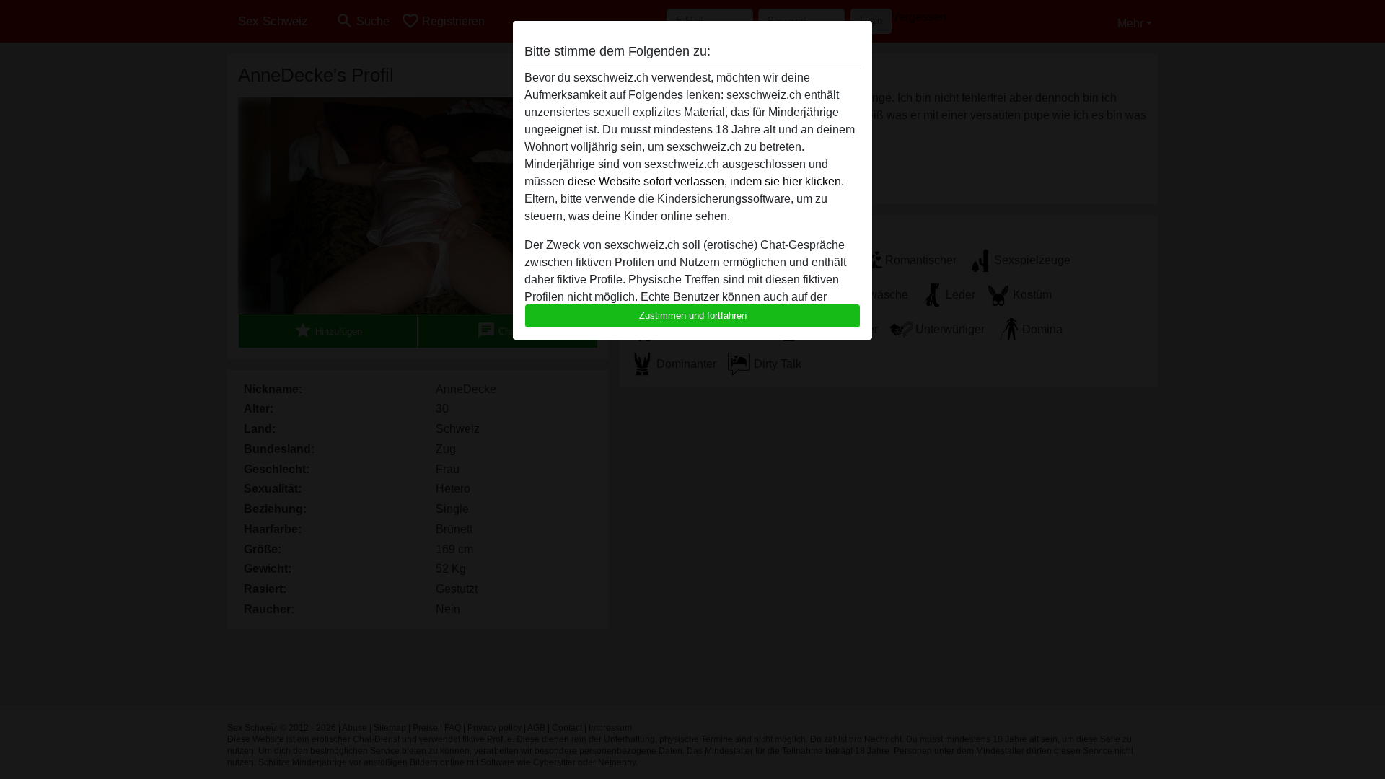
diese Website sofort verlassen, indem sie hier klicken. (706, 181)
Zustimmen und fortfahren (693, 315)
